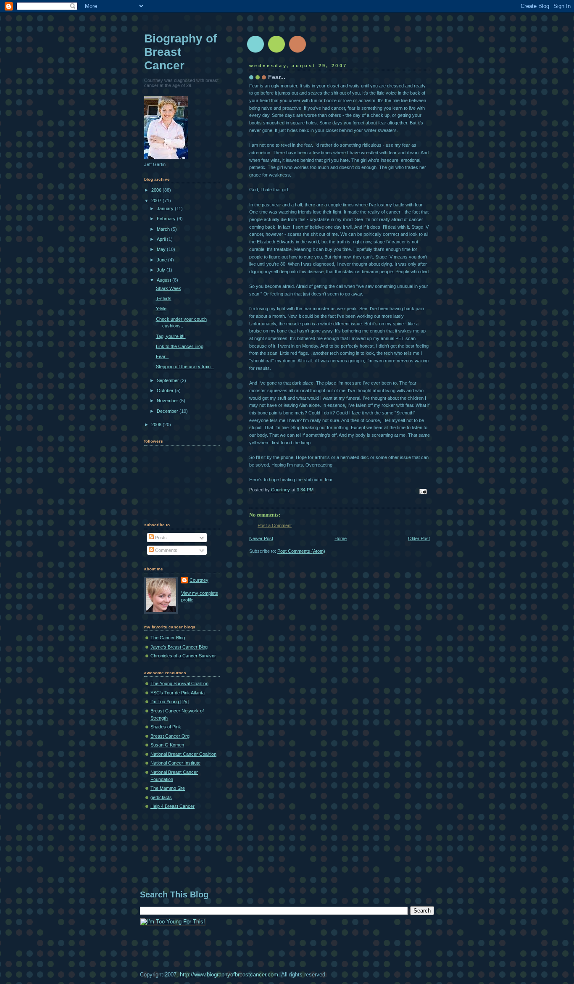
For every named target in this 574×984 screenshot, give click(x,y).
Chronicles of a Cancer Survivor (183, 655)
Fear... (162, 356)
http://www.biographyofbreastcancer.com (229, 974)
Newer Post (261, 538)
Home (340, 538)
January (166, 208)
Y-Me (161, 308)
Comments (165, 550)
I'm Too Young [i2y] (169, 701)
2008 (157, 424)
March (164, 229)
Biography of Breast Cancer (180, 52)
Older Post (419, 538)
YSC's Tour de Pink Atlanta (177, 692)
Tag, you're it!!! (171, 336)
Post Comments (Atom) (301, 551)
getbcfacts (161, 797)
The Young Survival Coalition (179, 683)
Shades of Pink (165, 726)
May (162, 249)
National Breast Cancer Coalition (183, 754)
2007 (157, 200)
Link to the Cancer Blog (179, 346)
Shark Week (168, 288)
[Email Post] (422, 491)
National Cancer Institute (175, 762)
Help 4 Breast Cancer (172, 806)
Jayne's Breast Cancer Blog (179, 646)
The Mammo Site (167, 788)
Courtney (199, 580)
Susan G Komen (167, 744)
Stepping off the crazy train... (185, 366)
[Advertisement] (293, 857)
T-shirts (163, 298)
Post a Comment (275, 525)
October (166, 390)
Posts (160, 537)
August (164, 279)
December (168, 411)
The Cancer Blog (167, 637)
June (162, 259)
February (167, 218)
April (162, 239)
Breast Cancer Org (170, 736)
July (161, 269)
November (168, 400)
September (168, 380)
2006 (157, 190)
